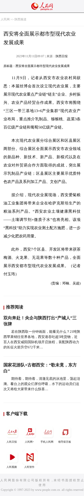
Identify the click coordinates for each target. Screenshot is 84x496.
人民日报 (11, 441)
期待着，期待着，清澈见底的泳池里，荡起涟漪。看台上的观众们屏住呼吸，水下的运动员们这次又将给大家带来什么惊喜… (41, 384)
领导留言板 (64, 441)
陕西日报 (62, 56)
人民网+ (29, 441)
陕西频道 (20, 19)
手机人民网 (46, 441)
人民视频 (11, 466)
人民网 (5, 19)
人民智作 (29, 466)
